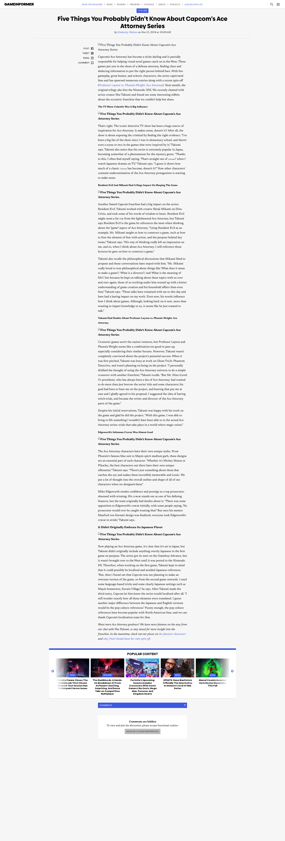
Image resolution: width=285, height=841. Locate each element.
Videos (162, 4)
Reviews (121, 4)
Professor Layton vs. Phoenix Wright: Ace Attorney (131, 85)
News (109, 4)
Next (232, 671)
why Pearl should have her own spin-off (126, 639)
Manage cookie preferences (142, 731)
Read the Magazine (92, 4)
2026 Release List (194, 4)
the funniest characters (172, 634)
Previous (52, 671)
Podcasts (175, 4)
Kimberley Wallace (127, 32)
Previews (135, 4)
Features (149, 4)
